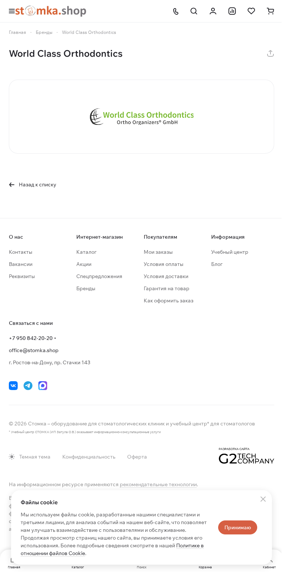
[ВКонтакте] (13, 385)
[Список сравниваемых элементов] (232, 11)
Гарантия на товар (166, 288)
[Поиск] (194, 11)
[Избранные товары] (251, 11)
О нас (16, 237)
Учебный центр (229, 252)
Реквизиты (22, 276)
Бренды (85, 288)
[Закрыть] (263, 499)
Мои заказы (158, 252)
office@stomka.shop (34, 350)
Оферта (137, 456)
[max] (42, 385)
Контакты (20, 252)
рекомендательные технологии (158, 484)
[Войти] (213, 11)
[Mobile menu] (11, 11)
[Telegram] (28, 385)
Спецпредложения (99, 276)
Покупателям (160, 237)
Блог (217, 264)
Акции (83, 264)
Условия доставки (166, 276)
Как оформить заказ (168, 300)
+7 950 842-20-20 (31, 338)
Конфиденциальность (88, 456)
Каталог (86, 252)
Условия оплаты (164, 264)
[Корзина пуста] (270, 11)
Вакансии (20, 264)
